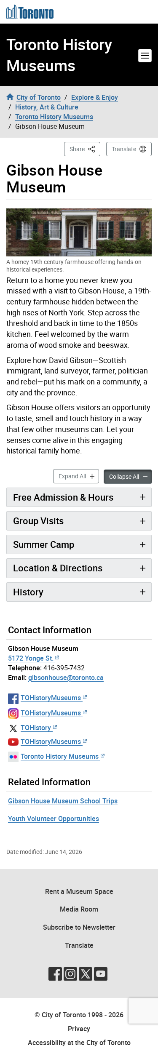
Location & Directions (57, 568)
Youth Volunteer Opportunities (53, 818)
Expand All (79, 476)
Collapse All (130, 476)
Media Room (79, 909)
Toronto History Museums (59, 55)
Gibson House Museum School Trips (63, 800)
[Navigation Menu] (145, 55)
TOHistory (36, 727)
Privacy (79, 1028)
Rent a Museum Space (79, 891)
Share (85, 148)
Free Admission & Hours (63, 497)
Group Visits (38, 521)
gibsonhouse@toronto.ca (66, 677)
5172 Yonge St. (31, 658)
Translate (124, 149)
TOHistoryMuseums (51, 697)
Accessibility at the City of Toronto (79, 1042)
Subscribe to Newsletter (79, 927)
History (28, 592)
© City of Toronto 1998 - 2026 (79, 1014)
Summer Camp (43, 544)
